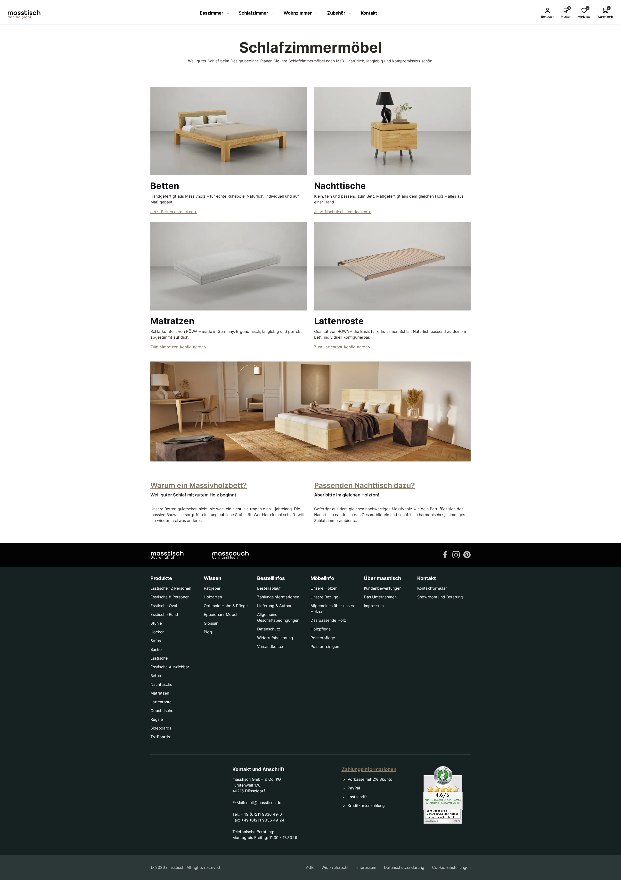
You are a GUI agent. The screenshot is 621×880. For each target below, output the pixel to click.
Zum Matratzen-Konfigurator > (178, 346)
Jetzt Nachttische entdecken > (342, 211)
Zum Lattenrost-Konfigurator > (342, 346)
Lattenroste (161, 701)
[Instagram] (456, 554)
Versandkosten (270, 646)
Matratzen (159, 693)
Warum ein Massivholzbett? (198, 485)
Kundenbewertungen (382, 588)
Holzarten (213, 597)
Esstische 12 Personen (170, 588)
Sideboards (160, 728)
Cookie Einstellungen (451, 867)
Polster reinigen (324, 646)
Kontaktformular (432, 588)
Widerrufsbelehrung (275, 637)
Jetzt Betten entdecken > (173, 211)
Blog (208, 631)
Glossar (211, 623)
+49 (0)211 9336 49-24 (262, 820)
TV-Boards (160, 736)
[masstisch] (167, 555)
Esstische (159, 658)
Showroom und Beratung (440, 597)
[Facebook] (445, 554)
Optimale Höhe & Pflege (226, 605)
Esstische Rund (164, 614)
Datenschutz (268, 629)
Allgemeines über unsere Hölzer (332, 608)
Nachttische (161, 684)
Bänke (156, 649)
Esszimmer (212, 13)
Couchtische (161, 710)
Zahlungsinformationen (278, 597)
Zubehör (336, 13)
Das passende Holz (328, 620)
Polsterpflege (322, 637)
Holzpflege (320, 629)
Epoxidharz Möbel (220, 614)
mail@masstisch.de (263, 802)
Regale (156, 719)
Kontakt (369, 13)
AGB (310, 867)
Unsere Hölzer (323, 588)
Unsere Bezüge (324, 597)
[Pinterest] (467, 554)
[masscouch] (230, 555)
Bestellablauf (269, 588)
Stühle (156, 623)
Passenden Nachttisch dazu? (364, 485)
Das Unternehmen (380, 597)
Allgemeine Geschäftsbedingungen (278, 617)
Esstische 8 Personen (169, 597)
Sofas (155, 640)
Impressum (374, 605)
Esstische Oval (163, 605)
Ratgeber (212, 588)
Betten (156, 675)
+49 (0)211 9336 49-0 (261, 814)
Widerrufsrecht (335, 867)
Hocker (157, 631)
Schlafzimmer (254, 13)
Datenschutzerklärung (404, 867)
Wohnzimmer (298, 13)
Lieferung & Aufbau (274, 605)
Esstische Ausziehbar (169, 666)
